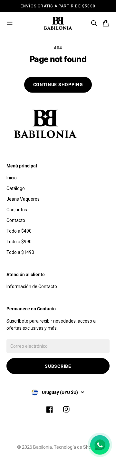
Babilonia (42, 447)
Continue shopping (58, 84)
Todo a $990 (19, 241)
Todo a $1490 (20, 252)
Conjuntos (16, 209)
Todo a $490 (19, 231)
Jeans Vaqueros (23, 199)
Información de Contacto (31, 286)
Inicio (11, 177)
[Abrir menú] (9, 23)
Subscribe (58, 366)
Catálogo (15, 188)
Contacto (15, 220)
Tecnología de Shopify (76, 447)
